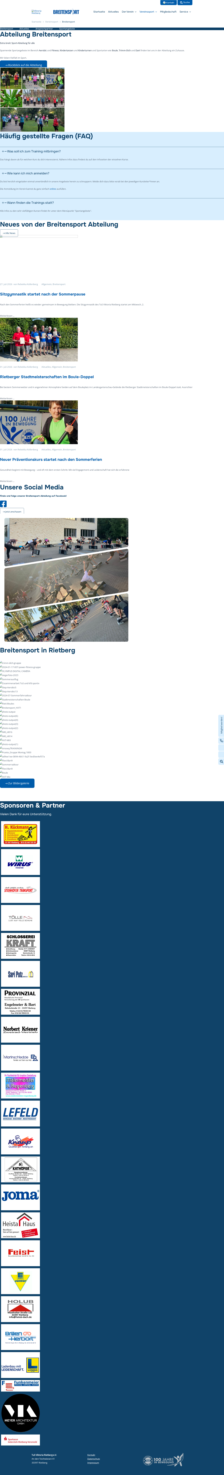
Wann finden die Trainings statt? (30, 203)
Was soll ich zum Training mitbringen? (34, 151)
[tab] (112, 151)
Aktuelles (24, 29)
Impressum (93, 1462)
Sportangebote (67, 29)
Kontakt (91, 1454)
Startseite (36, 21)
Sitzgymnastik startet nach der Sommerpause (42, 294)
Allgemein (46, 284)
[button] (184, 2)
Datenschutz (93, 1458)
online (53, 188)
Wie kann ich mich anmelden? (28, 173)
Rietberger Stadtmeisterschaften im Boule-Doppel (47, 376)
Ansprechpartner (44, 29)
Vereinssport (51, 21)
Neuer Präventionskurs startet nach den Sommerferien (51, 459)
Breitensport (6, 29)
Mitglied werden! (221, 725)
